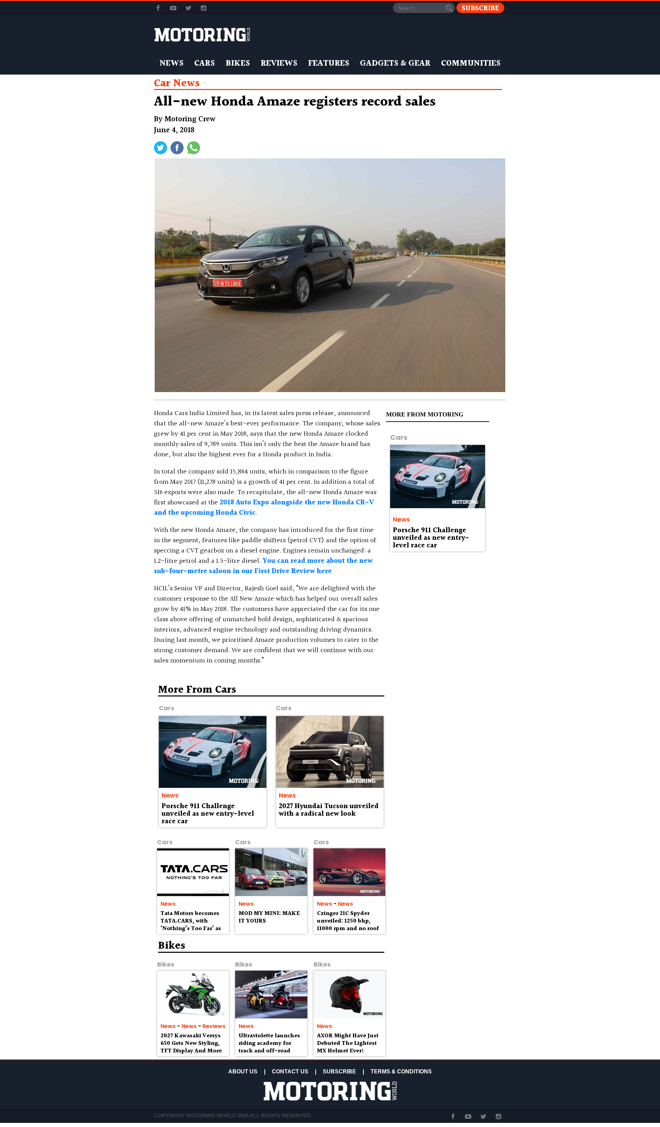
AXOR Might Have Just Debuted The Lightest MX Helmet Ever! (347, 1043)
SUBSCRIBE (339, 1071)
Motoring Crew (190, 119)
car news (177, 83)
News (172, 63)
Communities (470, 63)
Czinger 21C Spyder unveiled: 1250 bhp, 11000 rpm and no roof (348, 921)
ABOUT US (242, 1071)
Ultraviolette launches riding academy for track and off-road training (269, 1047)
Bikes (238, 63)
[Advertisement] (446, 734)
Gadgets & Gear (395, 63)
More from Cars (197, 690)
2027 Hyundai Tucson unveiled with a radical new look (328, 810)
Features (328, 63)
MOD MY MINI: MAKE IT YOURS (269, 917)
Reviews (279, 63)
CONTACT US (290, 1071)
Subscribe (480, 8)
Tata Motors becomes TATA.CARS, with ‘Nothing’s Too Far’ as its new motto (191, 924)
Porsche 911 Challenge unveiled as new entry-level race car (431, 538)
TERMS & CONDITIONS (401, 1071)
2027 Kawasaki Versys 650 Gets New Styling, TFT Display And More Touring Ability (191, 1047)
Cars (204, 63)
